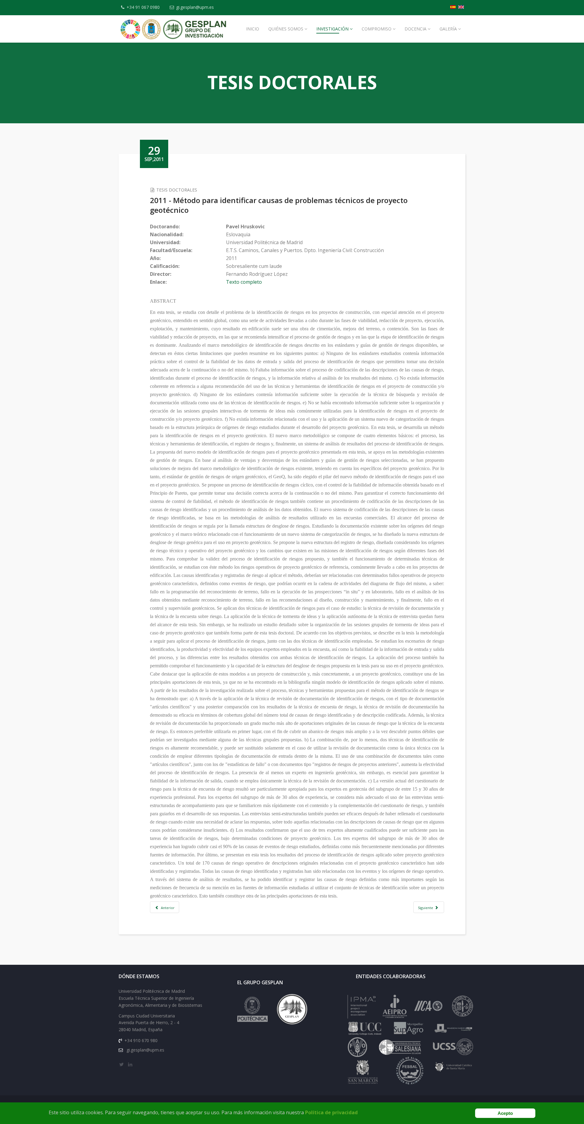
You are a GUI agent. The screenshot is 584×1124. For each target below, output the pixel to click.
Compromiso (376, 29)
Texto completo (244, 282)
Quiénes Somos (285, 29)
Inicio (252, 29)
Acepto (505, 1113)
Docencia (415, 29)
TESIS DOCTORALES (176, 190)
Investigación (332, 29)
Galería (448, 29)
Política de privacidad (331, 1112)
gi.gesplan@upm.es (195, 7)
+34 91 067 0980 (143, 7)
